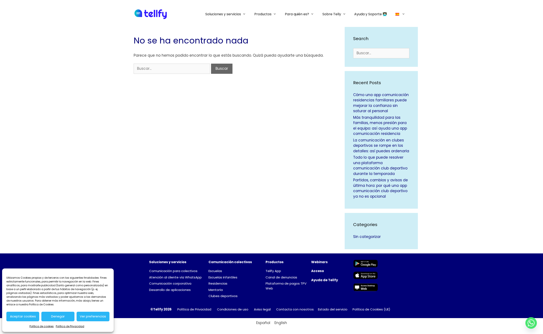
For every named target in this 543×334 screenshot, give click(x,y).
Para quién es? (297, 14)
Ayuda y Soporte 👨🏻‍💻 (370, 14)
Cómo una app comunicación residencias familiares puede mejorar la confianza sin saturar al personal (381, 103)
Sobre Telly (331, 14)
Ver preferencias (93, 316)
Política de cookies (41, 326)
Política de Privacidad (70, 326)
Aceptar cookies (23, 316)
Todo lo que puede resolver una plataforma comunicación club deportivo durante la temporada (380, 165)
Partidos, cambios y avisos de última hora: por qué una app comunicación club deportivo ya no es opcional (380, 188)
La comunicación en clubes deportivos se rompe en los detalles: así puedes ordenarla (381, 146)
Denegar (58, 316)
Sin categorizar (367, 236)
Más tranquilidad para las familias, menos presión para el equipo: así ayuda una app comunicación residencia (380, 125)
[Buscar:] (172, 68)
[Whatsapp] (531, 323)
